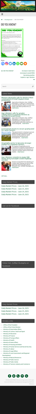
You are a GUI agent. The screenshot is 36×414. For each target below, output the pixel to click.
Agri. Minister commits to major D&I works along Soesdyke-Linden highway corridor (16, 158)
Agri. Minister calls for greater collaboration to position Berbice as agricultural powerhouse (15, 114)
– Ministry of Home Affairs (10, 342)
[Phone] (18, 376)
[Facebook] (3, 63)
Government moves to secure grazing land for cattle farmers (17, 129)
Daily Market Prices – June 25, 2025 (15, 189)
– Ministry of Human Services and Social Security (16, 347)
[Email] (21, 63)
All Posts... (4, 176)
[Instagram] (6, 63)
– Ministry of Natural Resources (11, 357)
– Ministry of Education (9, 334)
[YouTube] (13, 376)
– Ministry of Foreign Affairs (10, 338)
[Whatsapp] (17, 63)
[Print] (25, 63)
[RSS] (26, 376)
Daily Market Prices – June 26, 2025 (15, 186)
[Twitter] (10, 63)
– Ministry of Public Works (10, 362)
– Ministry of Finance (8, 336)
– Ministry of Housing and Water (12, 344)
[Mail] (22, 376)
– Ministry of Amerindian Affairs (11, 329)
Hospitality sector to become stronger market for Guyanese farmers (16, 144)
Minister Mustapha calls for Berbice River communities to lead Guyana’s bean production (17, 99)
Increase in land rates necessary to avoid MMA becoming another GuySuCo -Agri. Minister (27, 74)
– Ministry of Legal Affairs (10, 351)
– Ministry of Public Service (10, 360)
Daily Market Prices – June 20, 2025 (15, 195)
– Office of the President (9, 325)
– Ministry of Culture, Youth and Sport (13, 331)
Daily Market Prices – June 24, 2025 (15, 192)
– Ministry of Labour (8, 349)
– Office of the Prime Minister (11, 327)
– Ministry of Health (8, 340)
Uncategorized (8, 19)
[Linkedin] (14, 63)
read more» (15, 108)
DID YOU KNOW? (8, 71)
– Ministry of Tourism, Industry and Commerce (16, 364)
